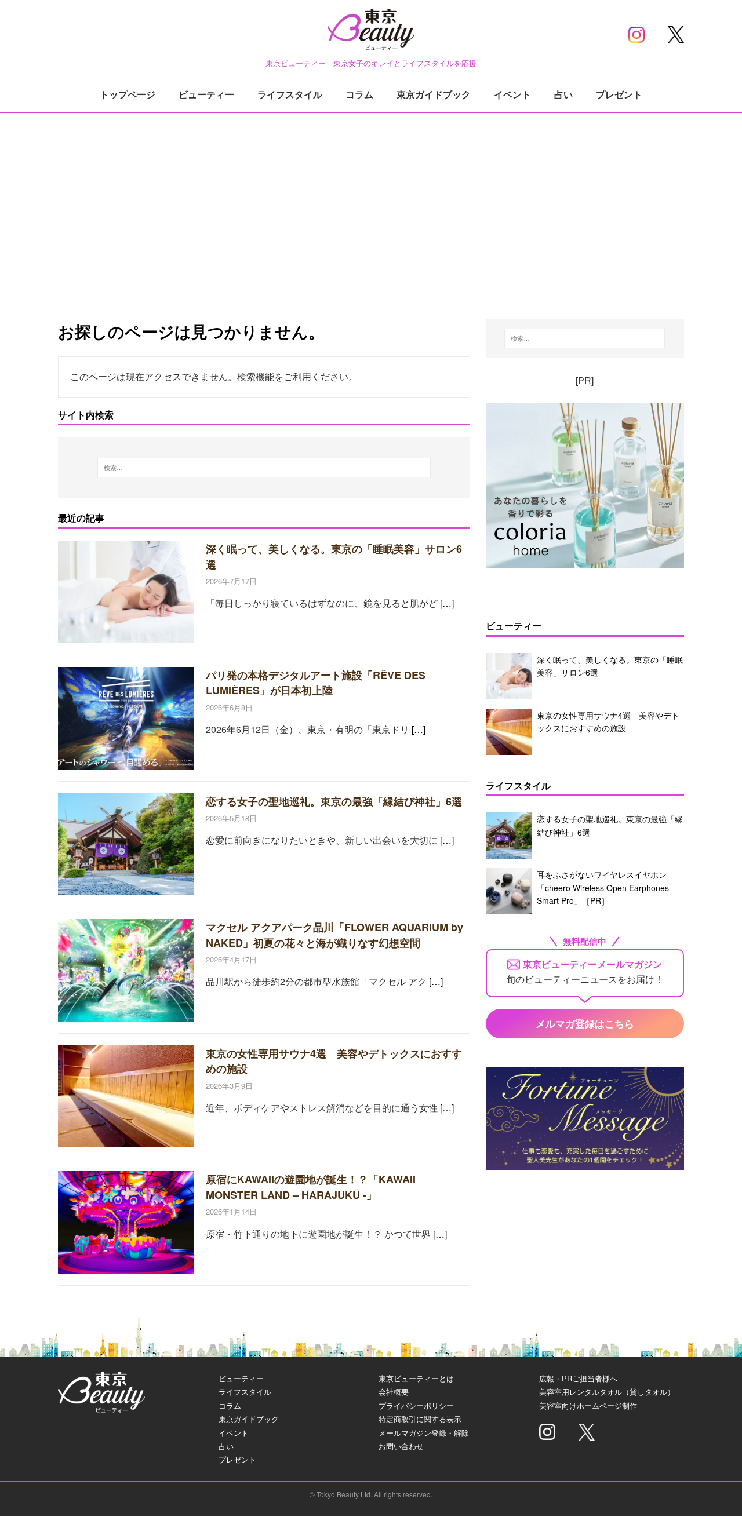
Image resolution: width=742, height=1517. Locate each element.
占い (563, 94)
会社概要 (394, 1391)
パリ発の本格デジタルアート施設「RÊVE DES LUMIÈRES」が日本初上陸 (315, 683)
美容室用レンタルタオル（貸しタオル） (607, 1391)
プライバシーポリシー (416, 1405)
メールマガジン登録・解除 (424, 1432)
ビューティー (206, 94)
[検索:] (264, 467)
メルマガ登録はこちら (585, 1023)
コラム (359, 94)
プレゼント (619, 94)
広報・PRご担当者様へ (578, 1378)
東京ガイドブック (434, 94)
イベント (512, 94)
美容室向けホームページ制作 (588, 1405)
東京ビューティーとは (416, 1378)
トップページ (127, 94)
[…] (447, 603)
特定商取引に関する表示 (420, 1418)
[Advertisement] (371, 203)
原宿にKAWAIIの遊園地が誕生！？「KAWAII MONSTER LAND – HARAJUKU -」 (311, 1187)
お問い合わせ (401, 1446)
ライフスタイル (289, 94)
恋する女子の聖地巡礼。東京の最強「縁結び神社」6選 (334, 801)
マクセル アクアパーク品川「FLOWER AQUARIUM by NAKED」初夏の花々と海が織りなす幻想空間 (334, 935)
